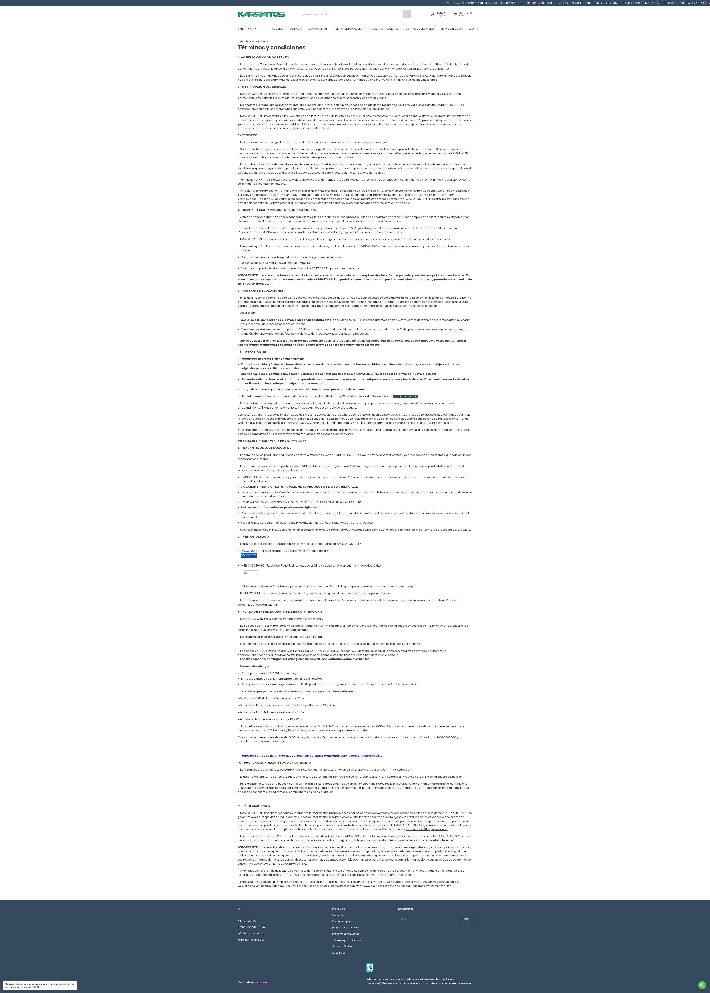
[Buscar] (407, 14)
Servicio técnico (451, 28)
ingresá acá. (422, 978)
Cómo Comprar (318, 28)
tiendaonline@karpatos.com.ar (269, 203)
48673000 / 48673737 (251, 927)
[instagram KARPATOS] (239, 908)
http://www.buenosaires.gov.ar (375, 886)
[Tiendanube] (380, 984)
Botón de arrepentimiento (406, 396)
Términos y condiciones (420, 28)
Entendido (34, 987)
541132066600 (247, 921)
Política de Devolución (348, 28)
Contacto (296, 28)
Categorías (245, 28)
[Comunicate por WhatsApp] (702, 985)
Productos (276, 28)
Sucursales (338, 952)
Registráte (442, 15)
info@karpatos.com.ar (325, 783)
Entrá (440, 12)
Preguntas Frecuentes (384, 28)
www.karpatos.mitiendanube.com (327, 422)
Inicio (240, 40)
